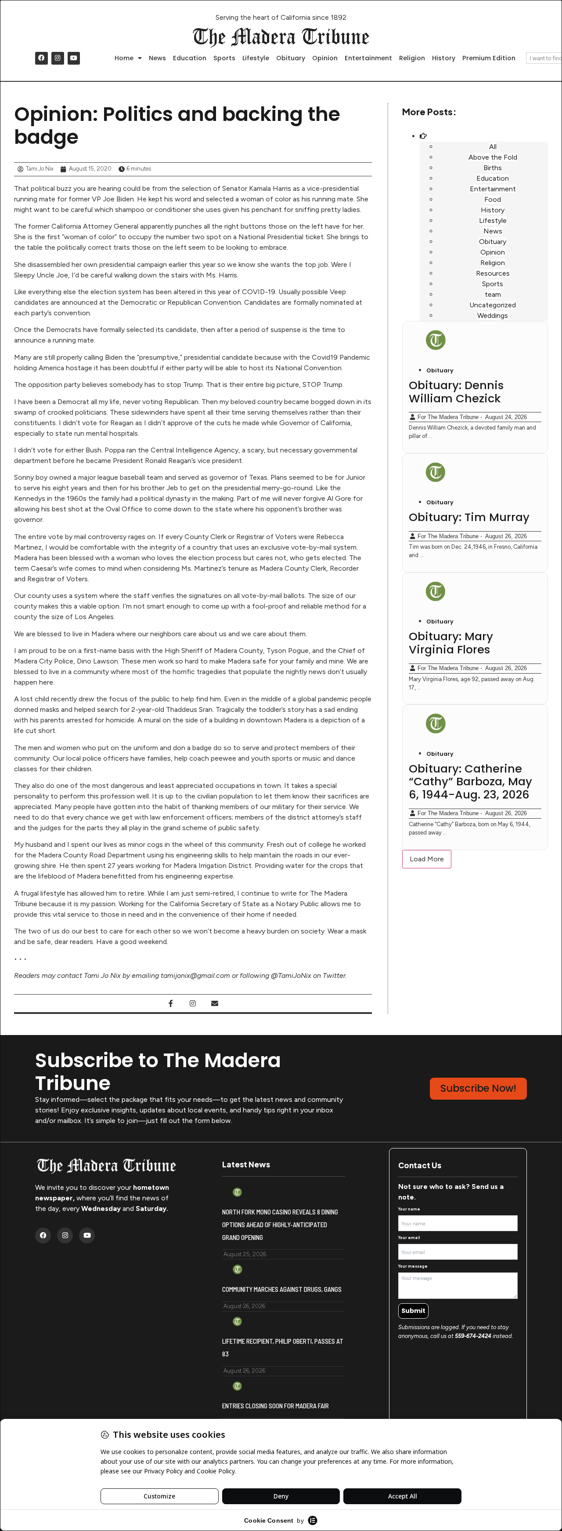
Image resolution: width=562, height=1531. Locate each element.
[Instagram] (57, 58)
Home (124, 58)
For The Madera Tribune (448, 417)
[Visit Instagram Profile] (193, 1003)
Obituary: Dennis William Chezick (456, 391)
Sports (224, 58)
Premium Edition (488, 58)
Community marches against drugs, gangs (282, 1289)
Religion (412, 58)
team (493, 294)
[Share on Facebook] (171, 1003)
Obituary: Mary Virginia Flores (451, 642)
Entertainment (368, 58)
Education (189, 58)
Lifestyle (255, 58)
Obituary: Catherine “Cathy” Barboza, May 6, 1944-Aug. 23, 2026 (470, 782)
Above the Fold (492, 157)
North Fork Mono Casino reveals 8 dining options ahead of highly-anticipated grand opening (280, 1224)
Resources (493, 273)
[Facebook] (41, 58)
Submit (413, 1310)
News (157, 58)
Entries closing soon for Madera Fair (275, 1406)
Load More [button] (427, 859)
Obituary (290, 58)
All (493, 146)
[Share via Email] (214, 1003)
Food (492, 199)
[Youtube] (74, 58)
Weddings (492, 315)
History (443, 58)
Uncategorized (492, 305)
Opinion (325, 58)
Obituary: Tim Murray (469, 517)
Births (492, 168)
